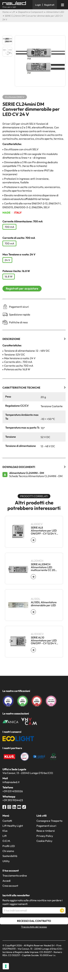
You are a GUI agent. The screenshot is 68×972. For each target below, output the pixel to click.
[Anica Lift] (10, 721)
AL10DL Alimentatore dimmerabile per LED (44, 604)
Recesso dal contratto (34, 921)
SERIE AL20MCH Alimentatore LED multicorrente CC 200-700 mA (44, 567)
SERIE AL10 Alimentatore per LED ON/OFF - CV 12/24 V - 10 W (44, 640)
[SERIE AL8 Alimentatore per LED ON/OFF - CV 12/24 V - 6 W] (33, 539)
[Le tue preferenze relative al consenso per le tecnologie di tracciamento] (6, 966)
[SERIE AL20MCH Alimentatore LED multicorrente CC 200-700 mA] (33, 576)
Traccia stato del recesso (34, 926)
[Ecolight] (18, 738)
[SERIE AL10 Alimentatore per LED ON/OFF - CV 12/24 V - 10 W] (33, 649)
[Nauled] (16, 4)
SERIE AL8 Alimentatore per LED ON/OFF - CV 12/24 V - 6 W (44, 530)
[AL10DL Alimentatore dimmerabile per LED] (33, 611)
